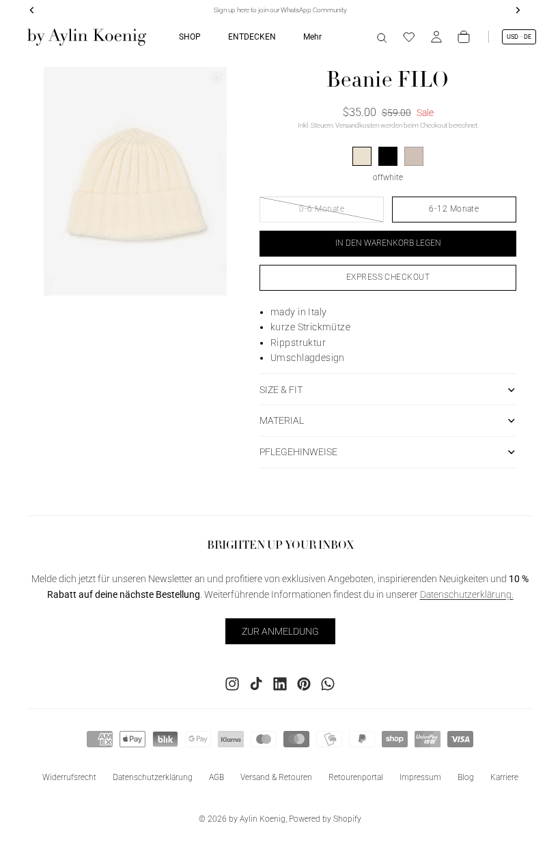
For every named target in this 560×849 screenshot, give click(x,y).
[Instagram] (232, 684)
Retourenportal (355, 777)
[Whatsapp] (328, 684)
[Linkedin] (280, 684)
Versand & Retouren (276, 777)
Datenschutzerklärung (153, 777)
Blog (466, 777)
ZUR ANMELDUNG (280, 631)
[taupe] (413, 156)
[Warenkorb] (464, 37)
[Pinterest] (304, 684)
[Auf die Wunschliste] (216, 78)
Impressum (420, 777)
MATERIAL (282, 420)
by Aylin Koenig (257, 819)
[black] (387, 156)
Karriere (504, 777)
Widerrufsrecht (69, 777)
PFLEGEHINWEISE (298, 451)
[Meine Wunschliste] (409, 37)
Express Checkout (388, 277)
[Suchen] (382, 36)
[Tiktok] (256, 684)
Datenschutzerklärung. (467, 594)
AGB (216, 777)
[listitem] (312, 37)
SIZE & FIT (281, 389)
